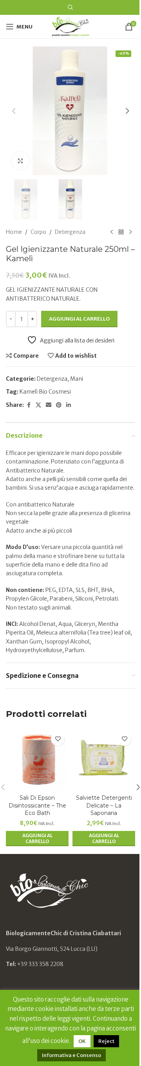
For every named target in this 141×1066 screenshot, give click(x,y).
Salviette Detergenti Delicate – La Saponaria (104, 805)
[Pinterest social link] (59, 405)
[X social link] (38, 405)
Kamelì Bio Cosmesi (45, 391)
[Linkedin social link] (68, 405)
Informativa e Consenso (71, 1055)
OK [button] (82, 1041)
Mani (76, 378)
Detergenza (70, 231)
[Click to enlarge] (20, 160)
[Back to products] (121, 232)
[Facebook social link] (28, 405)
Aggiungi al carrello (79, 319)
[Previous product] (111, 232)
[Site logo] (70, 26)
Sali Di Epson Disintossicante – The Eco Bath (37, 805)
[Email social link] (48, 405)
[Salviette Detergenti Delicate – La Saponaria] (103, 759)
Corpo (38, 231)
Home (14, 231)
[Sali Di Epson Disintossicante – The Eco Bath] (37, 759)
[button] (14, 111)
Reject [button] (106, 1041)
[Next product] (130, 232)
